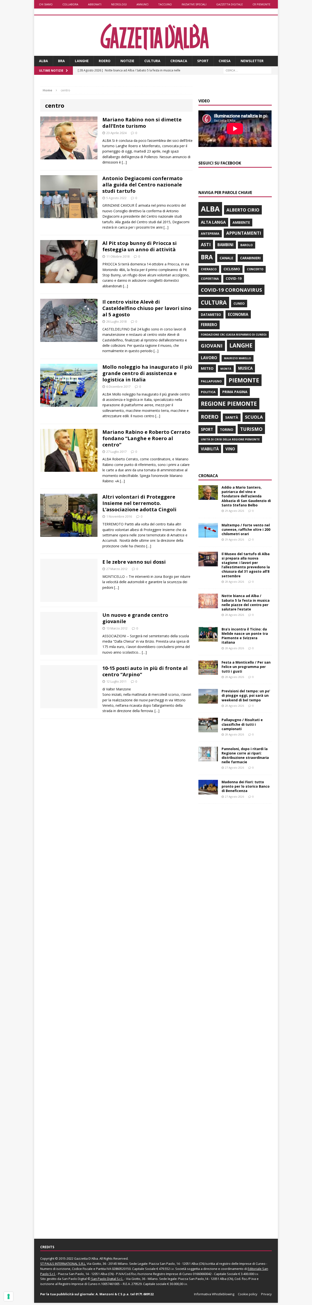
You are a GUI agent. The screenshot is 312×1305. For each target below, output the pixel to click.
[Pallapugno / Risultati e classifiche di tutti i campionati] (208, 729)
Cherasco (209, 269)
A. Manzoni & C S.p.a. (112, 1294)
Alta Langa (213, 222)
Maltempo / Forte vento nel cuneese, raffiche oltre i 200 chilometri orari (246, 529)
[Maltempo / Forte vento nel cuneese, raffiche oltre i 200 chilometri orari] (208, 534)
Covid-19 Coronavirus (231, 289)
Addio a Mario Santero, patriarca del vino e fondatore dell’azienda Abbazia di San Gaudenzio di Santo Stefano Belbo (246, 496)
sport (207, 429)
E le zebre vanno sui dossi (134, 562)
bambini (225, 244)
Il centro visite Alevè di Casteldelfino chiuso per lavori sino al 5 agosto (146, 308)
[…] (124, 162)
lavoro (209, 357)
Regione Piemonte (229, 403)
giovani (212, 345)
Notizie (127, 60)
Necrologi (119, 4)
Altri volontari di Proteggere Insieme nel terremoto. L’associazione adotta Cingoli (139, 503)
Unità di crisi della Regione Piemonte (230, 439)
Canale (226, 258)
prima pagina (234, 391)
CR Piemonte (261, 4)
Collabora (70, 4)
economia (238, 314)
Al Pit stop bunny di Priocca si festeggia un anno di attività (139, 246)
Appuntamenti (243, 233)
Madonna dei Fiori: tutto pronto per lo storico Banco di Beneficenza (246, 786)
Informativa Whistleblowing (214, 1294)
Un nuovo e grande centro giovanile (135, 618)
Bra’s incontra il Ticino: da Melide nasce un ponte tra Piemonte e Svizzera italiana (245, 636)
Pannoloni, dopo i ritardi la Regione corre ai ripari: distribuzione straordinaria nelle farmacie (245, 755)
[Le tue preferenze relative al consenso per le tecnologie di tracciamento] (8, 1296)
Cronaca (178, 60)
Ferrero (209, 324)
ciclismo (232, 269)
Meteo (207, 368)
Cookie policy (247, 1294)
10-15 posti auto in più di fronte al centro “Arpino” (145, 671)
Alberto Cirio (242, 210)
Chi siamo (46, 4)
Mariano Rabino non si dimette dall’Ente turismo (142, 122)
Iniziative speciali (194, 4)
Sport (203, 60)
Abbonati (94, 4)
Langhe (82, 60)
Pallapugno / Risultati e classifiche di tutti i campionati (242, 724)
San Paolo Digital (74, 1278)
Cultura (152, 60)
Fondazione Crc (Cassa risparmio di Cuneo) (233, 334)
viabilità (210, 448)
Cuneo (239, 303)
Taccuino (165, 4)
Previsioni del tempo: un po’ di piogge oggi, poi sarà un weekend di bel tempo (246, 695)
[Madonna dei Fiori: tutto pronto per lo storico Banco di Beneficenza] (208, 791)
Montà (225, 368)
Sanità (231, 417)
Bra (61, 60)
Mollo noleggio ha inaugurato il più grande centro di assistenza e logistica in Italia (147, 373)
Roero (104, 60)
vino (230, 448)
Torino (226, 429)
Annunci (142, 4)
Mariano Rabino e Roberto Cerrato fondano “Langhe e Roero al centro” (146, 438)
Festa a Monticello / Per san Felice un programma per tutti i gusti (246, 666)
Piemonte (244, 380)
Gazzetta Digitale (229, 4)
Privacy (266, 1294)
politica (208, 392)
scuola (254, 417)
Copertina (210, 278)
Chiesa (225, 60)
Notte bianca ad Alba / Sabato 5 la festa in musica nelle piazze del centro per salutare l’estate (246, 602)
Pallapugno (211, 381)
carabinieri (250, 258)
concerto (255, 269)
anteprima (210, 234)
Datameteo (211, 314)
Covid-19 (234, 278)
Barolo (246, 245)
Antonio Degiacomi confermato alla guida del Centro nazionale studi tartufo (142, 184)
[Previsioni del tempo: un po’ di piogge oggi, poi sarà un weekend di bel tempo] (208, 700)
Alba (43, 60)
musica (245, 368)
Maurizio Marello (237, 358)
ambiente (241, 222)
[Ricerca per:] (247, 70)
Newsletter (252, 60)
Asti (206, 244)
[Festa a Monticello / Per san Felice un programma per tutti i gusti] (208, 672)
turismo (251, 429)
